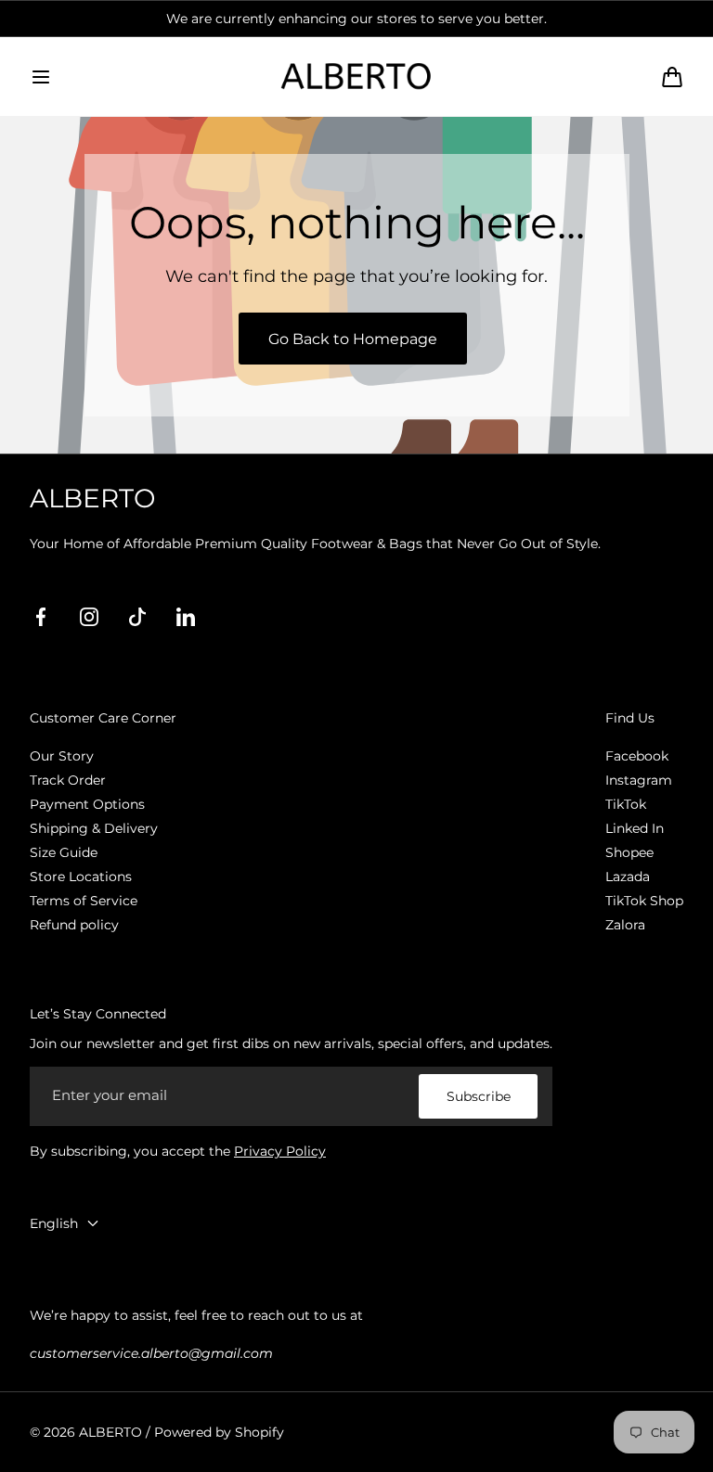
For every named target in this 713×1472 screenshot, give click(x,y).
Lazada (627, 876)
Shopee (629, 852)
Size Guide (63, 852)
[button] (41, 77)
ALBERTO (110, 1432)
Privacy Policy (280, 1151)
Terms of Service (83, 900)
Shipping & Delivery (94, 828)
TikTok (625, 804)
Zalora (625, 924)
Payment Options (87, 804)
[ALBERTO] (356, 76)
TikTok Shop (644, 900)
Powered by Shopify (219, 1432)
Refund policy (74, 924)
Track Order (68, 780)
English (54, 1223)
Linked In (634, 828)
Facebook (636, 756)
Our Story (62, 756)
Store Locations (81, 876)
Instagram (638, 780)
